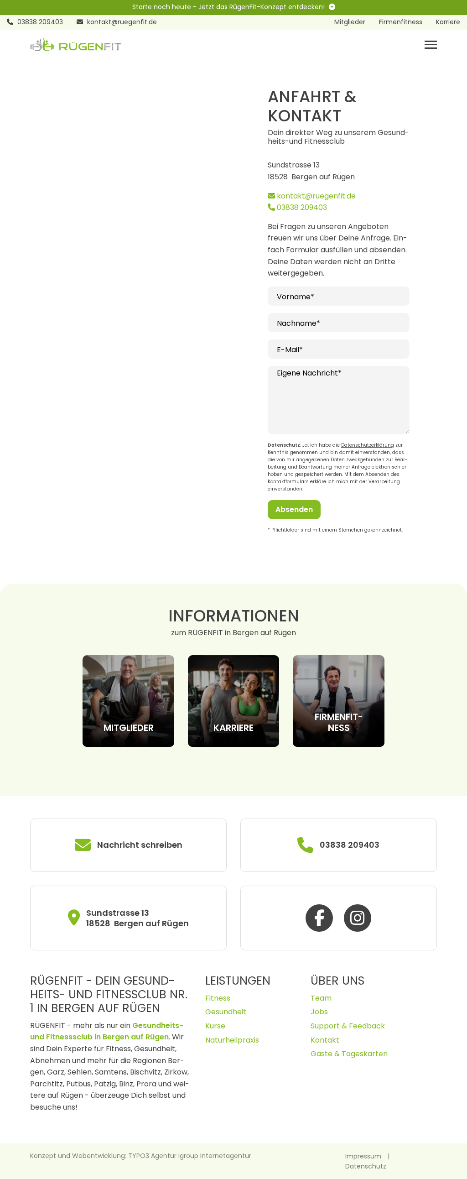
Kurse (215, 1026)
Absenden (294, 509)
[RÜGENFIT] (75, 43)
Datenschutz (365, 1166)
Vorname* (295, 296)
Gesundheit (225, 1012)
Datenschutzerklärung (367, 445)
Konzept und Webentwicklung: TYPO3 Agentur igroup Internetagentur (140, 1155)
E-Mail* (290, 349)
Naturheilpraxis (232, 1040)
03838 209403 (301, 207)
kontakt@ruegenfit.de (315, 196)
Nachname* (298, 323)
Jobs (319, 1012)
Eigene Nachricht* (309, 373)
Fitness (217, 998)
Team (321, 998)
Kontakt (325, 1040)
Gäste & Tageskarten (349, 1054)
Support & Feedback (348, 1026)
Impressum (363, 1156)
